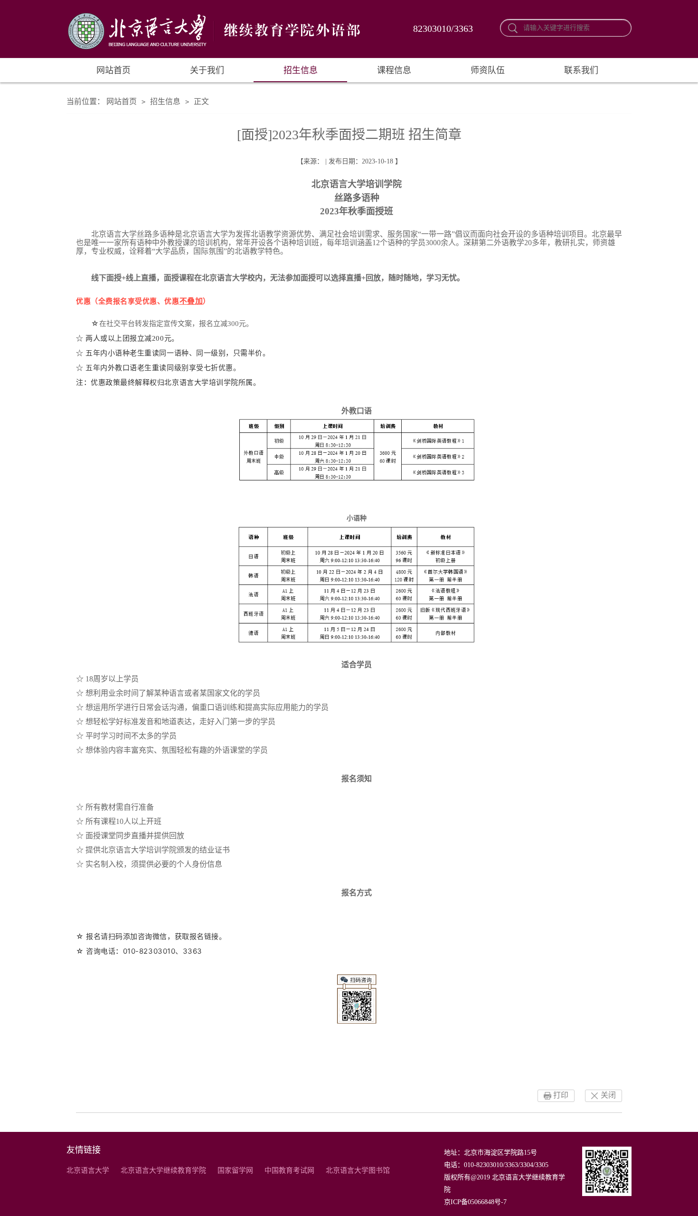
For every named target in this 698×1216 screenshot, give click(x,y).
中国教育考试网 (289, 1170)
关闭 (608, 1095)
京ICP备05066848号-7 (475, 1202)
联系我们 (581, 70)
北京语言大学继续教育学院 (163, 1170)
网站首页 (113, 70)
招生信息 (300, 70)
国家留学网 (235, 1170)
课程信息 (394, 70)
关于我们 (207, 70)
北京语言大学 (87, 1170)
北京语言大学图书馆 (358, 1170)
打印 (560, 1095)
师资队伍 (488, 70)
